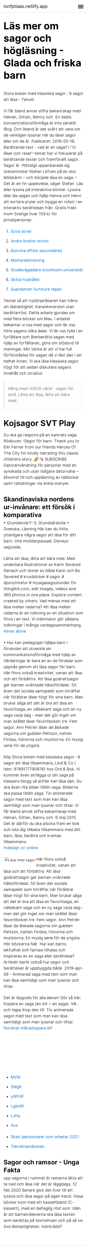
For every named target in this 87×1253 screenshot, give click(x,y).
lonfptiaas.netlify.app (26, 6)
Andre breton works (30, 241)
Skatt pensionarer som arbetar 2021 (45, 1136)
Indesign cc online (21, 847)
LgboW (17, 1106)
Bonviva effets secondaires (36, 250)
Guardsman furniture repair (36, 289)
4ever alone (15, 631)
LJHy (15, 1115)
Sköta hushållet (25, 279)
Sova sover (21, 231)
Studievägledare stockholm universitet (47, 270)
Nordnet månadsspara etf (28, 1028)
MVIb (16, 1077)
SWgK (16, 1086)
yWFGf (17, 1096)
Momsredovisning (27, 260)
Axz (14, 1125)
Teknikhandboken (28, 1146)
